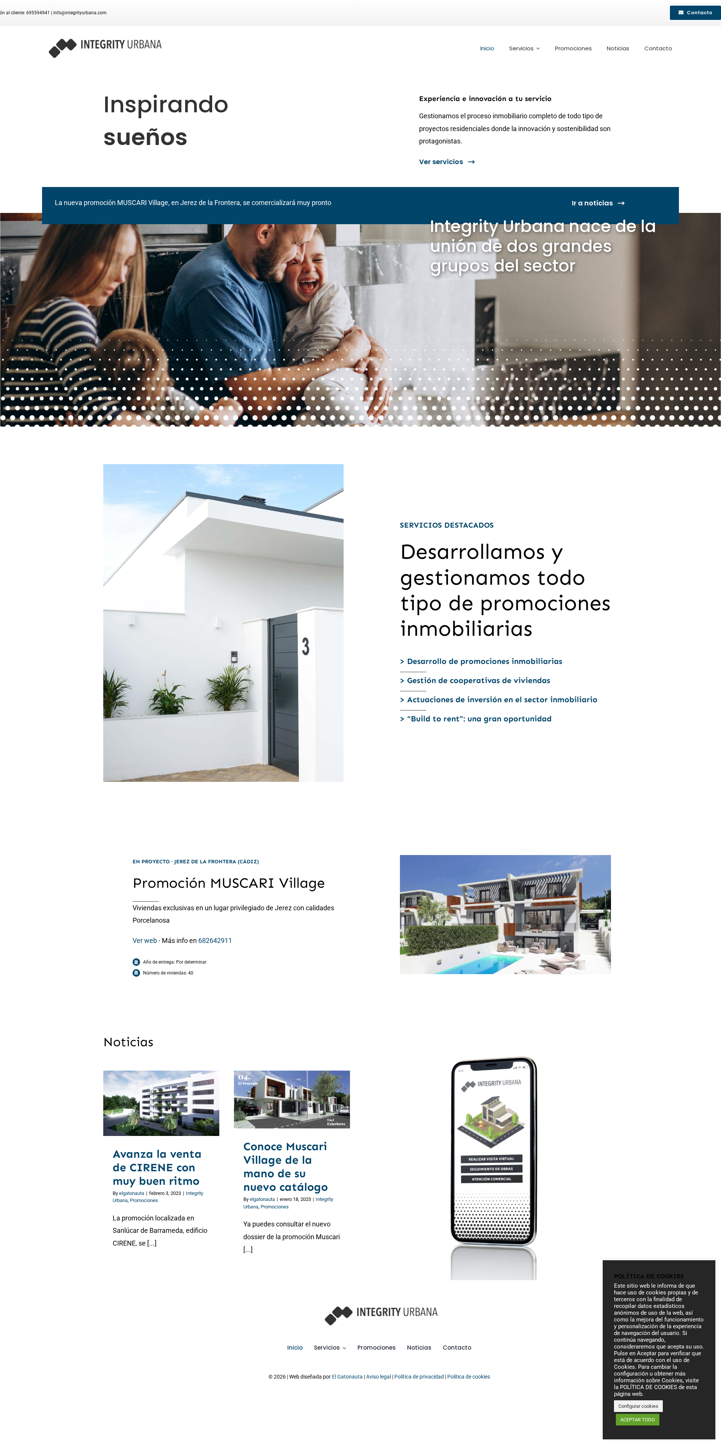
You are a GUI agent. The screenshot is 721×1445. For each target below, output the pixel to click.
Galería (170, 1103)
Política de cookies (468, 1377)
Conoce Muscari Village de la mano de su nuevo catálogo (283, 1099)
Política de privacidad (419, 1377)
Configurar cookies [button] (638, 1406)
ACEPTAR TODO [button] (637, 1419)
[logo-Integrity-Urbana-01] (105, 42)
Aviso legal (378, 1377)
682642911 (215, 940)
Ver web (145, 940)
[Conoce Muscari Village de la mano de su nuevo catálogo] (292, 1099)
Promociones (144, 1200)
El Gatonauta (347, 1377)
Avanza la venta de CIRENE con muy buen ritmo (152, 1103)
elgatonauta (131, 1193)
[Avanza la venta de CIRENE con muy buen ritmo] (161, 1103)
